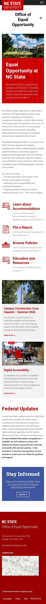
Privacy (17, 599)
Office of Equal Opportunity (23, 19)
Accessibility (7, 599)
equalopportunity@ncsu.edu (14, 545)
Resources (27, 599)
